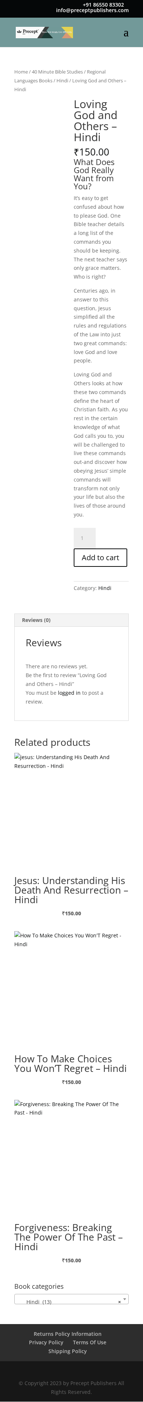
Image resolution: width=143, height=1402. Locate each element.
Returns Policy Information (68, 1333)
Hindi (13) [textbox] (69, 1301)
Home (21, 71)
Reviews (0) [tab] (36, 619)
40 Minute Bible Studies (57, 71)
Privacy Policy (46, 1342)
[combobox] (71, 1299)
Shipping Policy (67, 1351)
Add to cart (100, 557)
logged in (69, 692)
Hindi (62, 80)
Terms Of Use (89, 1342)
